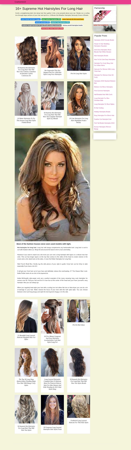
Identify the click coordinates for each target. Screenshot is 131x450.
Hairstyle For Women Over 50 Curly (103, 76)
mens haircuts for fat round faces (73, 19)
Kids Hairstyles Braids (101, 55)
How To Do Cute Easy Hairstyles (104, 59)
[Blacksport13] (104, 27)
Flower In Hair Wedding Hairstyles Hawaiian (101, 45)
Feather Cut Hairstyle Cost (102, 119)
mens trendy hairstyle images (30, 19)
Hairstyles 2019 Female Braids (104, 40)
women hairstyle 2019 (42, 22)
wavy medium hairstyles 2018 (51, 19)
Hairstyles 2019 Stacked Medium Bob (104, 82)
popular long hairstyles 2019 (60, 22)
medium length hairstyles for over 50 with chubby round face (41, 25)
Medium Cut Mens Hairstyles (103, 87)
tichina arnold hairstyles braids (73, 25)
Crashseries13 (20, 2)
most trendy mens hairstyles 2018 (52, 28)
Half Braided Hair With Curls (103, 94)
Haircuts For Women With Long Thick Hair (104, 70)
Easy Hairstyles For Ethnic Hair (104, 115)
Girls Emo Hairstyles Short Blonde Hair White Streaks (102, 51)
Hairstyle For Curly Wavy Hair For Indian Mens (103, 64)
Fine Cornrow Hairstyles (102, 90)
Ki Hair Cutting (98, 108)
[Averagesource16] (104, 16)
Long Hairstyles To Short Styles (104, 104)
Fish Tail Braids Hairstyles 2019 (104, 123)
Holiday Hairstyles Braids (102, 111)
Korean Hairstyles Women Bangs (102, 128)
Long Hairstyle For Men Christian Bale (101, 99)
